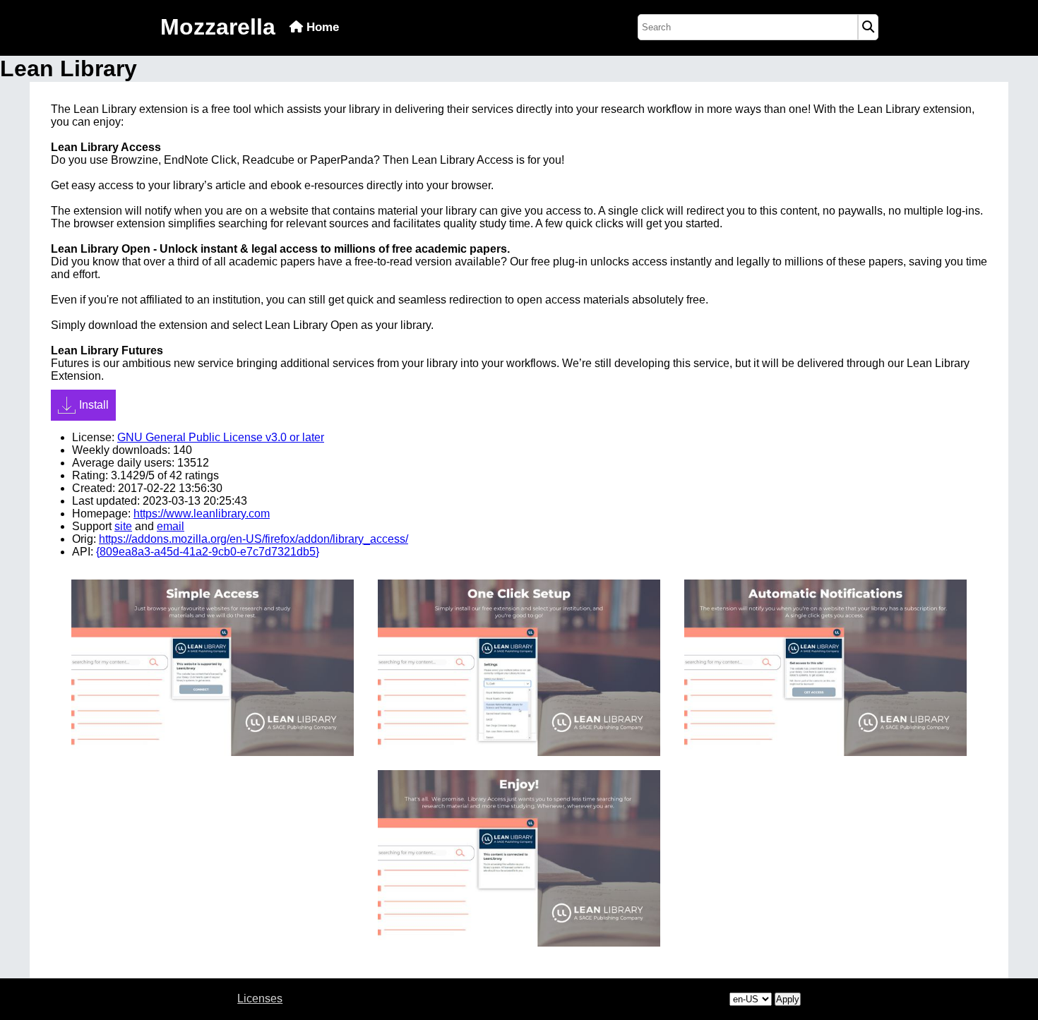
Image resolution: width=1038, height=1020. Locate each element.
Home (321, 27)
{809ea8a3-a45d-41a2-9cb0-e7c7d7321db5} (207, 552)
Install (94, 405)
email (170, 526)
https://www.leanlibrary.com (201, 514)
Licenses (259, 998)
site (123, 526)
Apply (787, 999)
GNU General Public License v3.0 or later (220, 437)
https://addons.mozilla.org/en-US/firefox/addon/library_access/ (253, 539)
